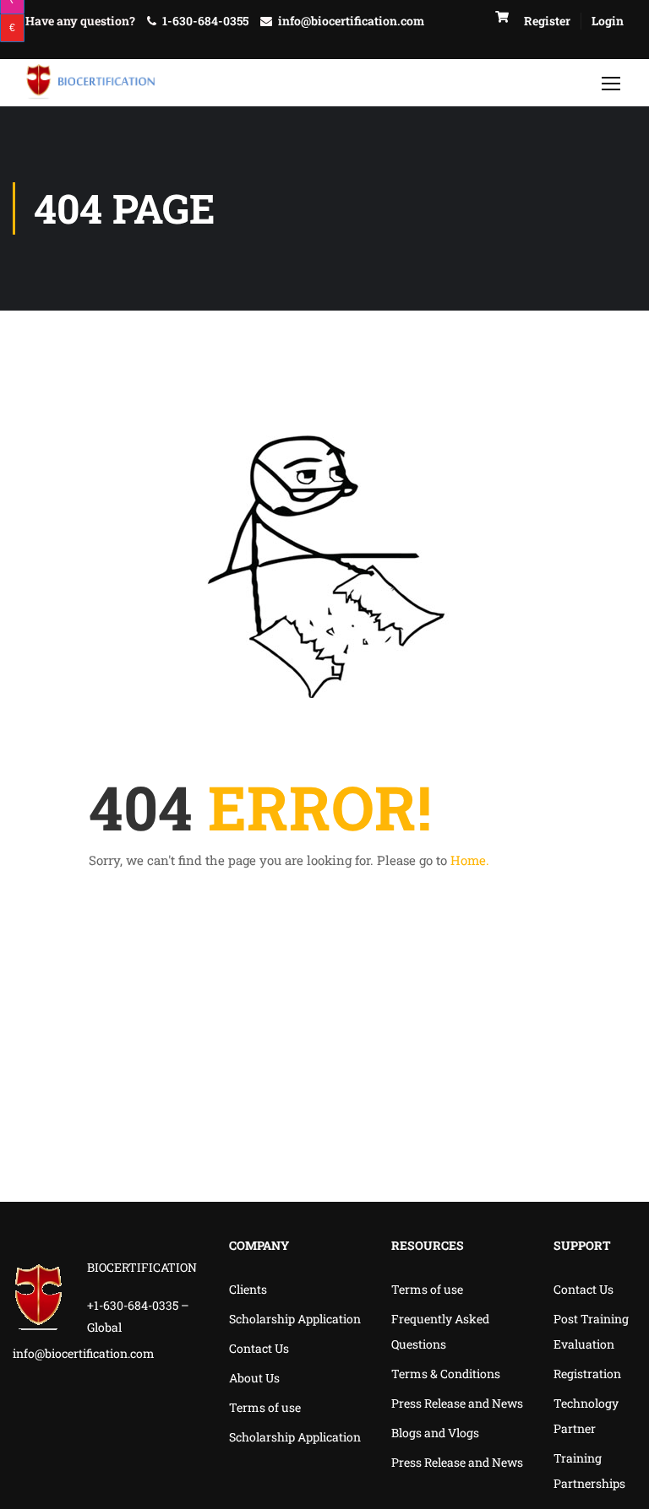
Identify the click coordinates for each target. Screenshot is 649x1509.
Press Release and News (457, 1403)
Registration (587, 1374)
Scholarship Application (295, 1319)
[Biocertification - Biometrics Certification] (90, 82)
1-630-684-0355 (205, 21)
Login (608, 21)
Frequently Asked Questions (440, 1331)
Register (547, 21)
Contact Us (259, 1348)
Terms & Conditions (445, 1374)
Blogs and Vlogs (435, 1433)
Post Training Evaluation (591, 1331)
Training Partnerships (589, 1470)
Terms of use (265, 1407)
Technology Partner (586, 1415)
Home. (469, 860)
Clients (248, 1289)
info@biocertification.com (351, 21)
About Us (254, 1378)
